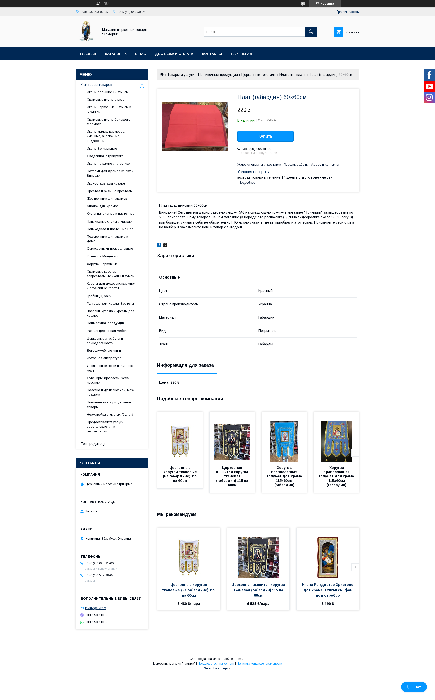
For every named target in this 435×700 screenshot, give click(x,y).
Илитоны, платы (292, 74)
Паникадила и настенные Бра (110, 229)
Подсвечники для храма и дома (107, 239)
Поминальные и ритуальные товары (109, 404)
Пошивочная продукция (218, 74)
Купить (265, 136)
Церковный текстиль (258, 74)
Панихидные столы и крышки (109, 221)
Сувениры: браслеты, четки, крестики (108, 380)
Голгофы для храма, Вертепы (110, 303)
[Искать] (311, 32)
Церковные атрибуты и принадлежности (105, 341)
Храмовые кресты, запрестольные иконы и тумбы (111, 274)
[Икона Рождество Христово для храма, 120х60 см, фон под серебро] (328, 553)
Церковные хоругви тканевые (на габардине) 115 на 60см (180, 474)
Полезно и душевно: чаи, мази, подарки (111, 392)
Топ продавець (93, 443)
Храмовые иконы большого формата (108, 122)
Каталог (113, 54)
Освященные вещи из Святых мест (110, 368)
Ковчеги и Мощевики (103, 256)
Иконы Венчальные (102, 148)
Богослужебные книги (104, 350)
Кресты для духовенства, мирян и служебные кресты (112, 286)
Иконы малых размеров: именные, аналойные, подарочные (106, 136)
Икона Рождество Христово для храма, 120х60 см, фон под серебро (328, 590)
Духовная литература (104, 358)
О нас (140, 54)
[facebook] (159, 245)
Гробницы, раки (99, 296)
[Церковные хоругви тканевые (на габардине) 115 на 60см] (180, 437)
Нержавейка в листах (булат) (110, 414)
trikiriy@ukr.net (95, 608)
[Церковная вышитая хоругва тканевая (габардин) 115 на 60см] (232, 437)
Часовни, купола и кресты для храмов (110, 313)
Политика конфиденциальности (259, 663)
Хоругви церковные (102, 264)
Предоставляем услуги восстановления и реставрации (105, 426)
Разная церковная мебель (107, 331)
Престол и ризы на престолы (109, 191)
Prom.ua (239, 659)
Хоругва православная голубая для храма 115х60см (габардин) (285, 476)
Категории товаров (96, 85)
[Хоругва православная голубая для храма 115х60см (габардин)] (284, 437)
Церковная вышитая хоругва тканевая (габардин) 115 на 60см (232, 476)
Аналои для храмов (103, 206)
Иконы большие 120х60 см (107, 92)
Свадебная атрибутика (105, 156)
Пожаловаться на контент (216, 663)
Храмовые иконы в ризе (105, 99)
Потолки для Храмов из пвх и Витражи (110, 173)
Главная (88, 54)
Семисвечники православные (110, 248)
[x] (165, 245)
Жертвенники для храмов (107, 198)
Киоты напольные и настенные (110, 213)
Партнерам (241, 54)
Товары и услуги (180, 74)
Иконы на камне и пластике (108, 163)
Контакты (212, 54)
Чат (418, 687)
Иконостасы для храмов (106, 183)
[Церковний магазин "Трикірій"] (86, 41)
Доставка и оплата (174, 54)
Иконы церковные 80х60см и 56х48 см (109, 109)
